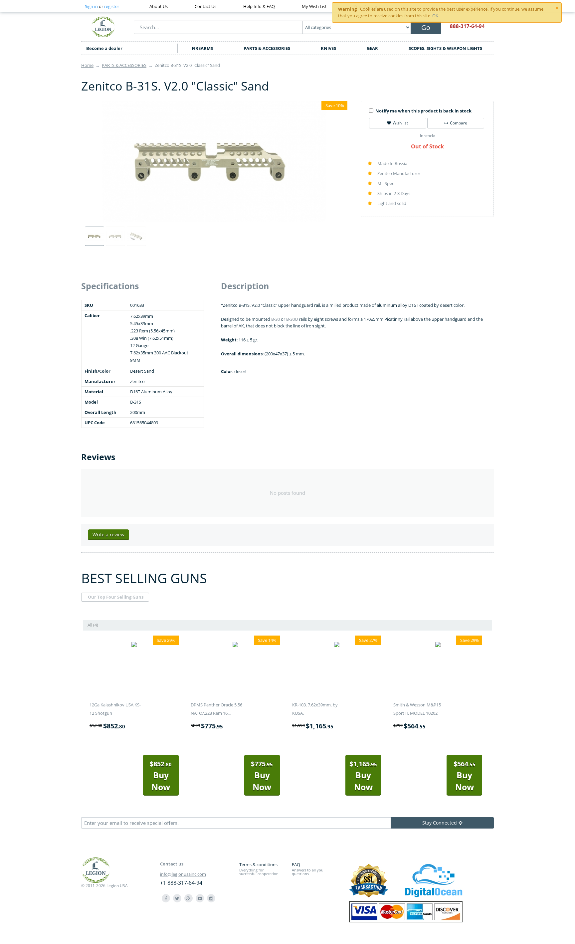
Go (425, 27)
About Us (158, 6)
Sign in (91, 6)
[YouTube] (200, 898)
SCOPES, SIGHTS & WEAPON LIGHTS (445, 48)
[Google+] (188, 898)
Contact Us (205, 6)
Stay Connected (439, 823)
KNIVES (328, 48)
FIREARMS (202, 48)
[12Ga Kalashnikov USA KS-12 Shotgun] (134, 646)
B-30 (275, 319)
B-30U (292, 319)
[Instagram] (211, 898)
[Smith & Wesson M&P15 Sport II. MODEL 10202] (438, 646)
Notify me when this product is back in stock (423, 111)
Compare (458, 123)
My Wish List (314, 6)
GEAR (372, 48)
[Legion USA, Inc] (103, 27)
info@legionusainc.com (183, 874)
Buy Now (161, 775)
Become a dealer (104, 48)
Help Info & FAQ (259, 6)
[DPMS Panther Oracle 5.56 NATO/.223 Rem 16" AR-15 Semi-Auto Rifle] (235, 646)
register (111, 6)
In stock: (427, 135)
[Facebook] (166, 898)
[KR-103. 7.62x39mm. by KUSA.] (336, 646)
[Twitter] (177, 898)
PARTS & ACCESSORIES (267, 48)
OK (435, 16)
